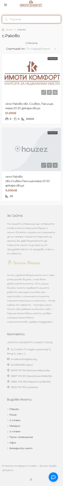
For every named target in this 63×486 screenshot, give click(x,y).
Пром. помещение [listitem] (21, 437)
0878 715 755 (18, 370)
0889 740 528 (19, 381)
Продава (52, 58)
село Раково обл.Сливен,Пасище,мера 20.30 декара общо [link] (27, 181)
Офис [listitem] (12, 442)
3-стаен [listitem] (14, 431)
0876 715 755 (18, 387)
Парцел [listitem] (14, 409)
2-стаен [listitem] (14, 420)
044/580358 (18, 364)
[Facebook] (31, 479)
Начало (9, 29)
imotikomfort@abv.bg (24, 359)
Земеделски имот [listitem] (21, 448)
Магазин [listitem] (14, 425)
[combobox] (41, 48)
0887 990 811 (18, 375)
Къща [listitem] (12, 414)
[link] (31, 76)
